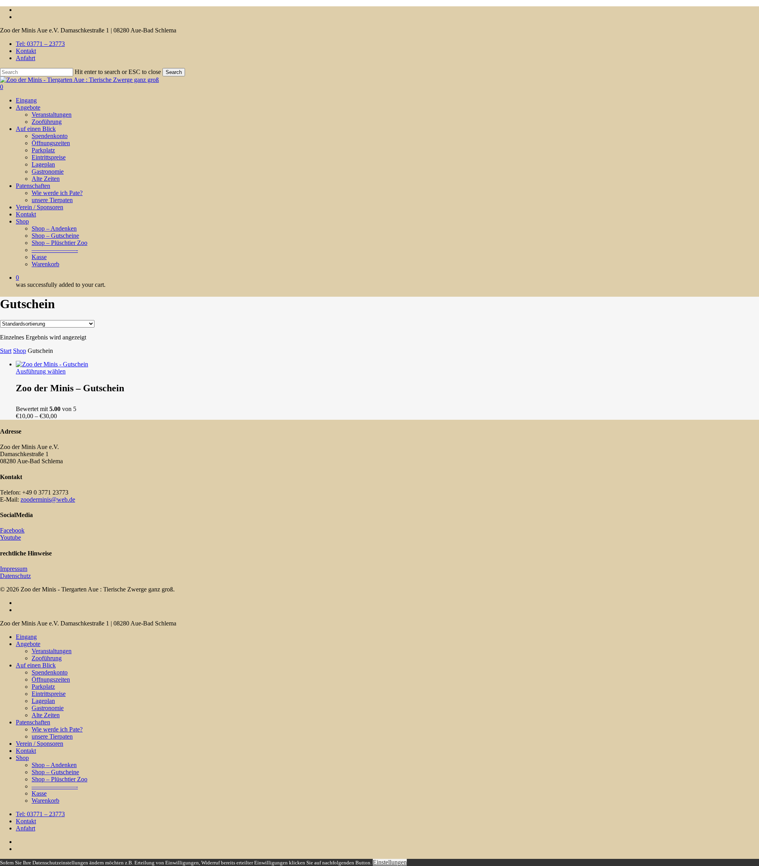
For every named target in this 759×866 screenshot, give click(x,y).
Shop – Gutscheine (55, 772)
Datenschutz (15, 575)
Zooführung (47, 658)
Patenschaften (33, 722)
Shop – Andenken (54, 765)
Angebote (28, 643)
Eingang (26, 636)
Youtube (10, 537)
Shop (19, 350)
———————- (55, 786)
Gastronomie (48, 708)
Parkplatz (43, 686)
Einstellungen (390, 862)
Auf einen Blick (36, 665)
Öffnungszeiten (51, 679)
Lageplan (43, 700)
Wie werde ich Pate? (57, 729)
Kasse (39, 793)
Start (5, 350)
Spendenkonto (50, 672)
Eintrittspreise (49, 693)
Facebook (12, 530)
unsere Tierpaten (52, 736)
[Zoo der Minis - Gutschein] (52, 364)
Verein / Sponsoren (39, 743)
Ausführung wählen (41, 371)
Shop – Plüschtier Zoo (59, 779)
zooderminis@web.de (48, 499)
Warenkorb (45, 800)
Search (174, 72)
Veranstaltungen (52, 651)
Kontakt (26, 750)
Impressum (13, 568)
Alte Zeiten (46, 715)
